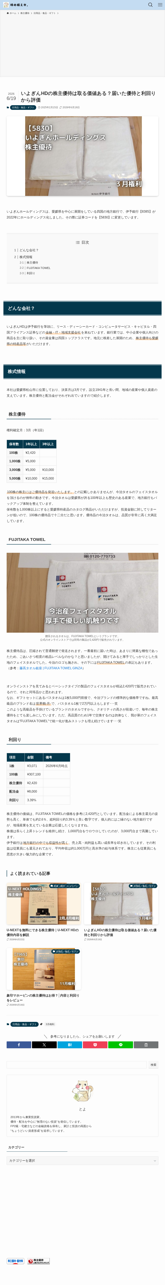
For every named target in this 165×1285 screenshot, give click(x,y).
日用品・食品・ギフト (23, 107)
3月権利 (50, 1024)
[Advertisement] (82, 45)
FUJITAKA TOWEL (39, 268)
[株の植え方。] (15, 5)
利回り (31, 273)
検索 (153, 1064)
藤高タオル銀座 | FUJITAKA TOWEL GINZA (51, 668)
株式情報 (26, 257)
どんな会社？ (29, 250)
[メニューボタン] (160, 5)
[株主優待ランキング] (39, 1263)
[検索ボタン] (150, 5)
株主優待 (32, 262)
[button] (19, 1044)
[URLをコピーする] (146, 1044)
